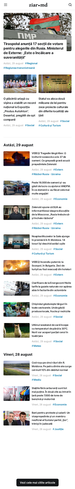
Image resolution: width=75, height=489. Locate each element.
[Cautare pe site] (70, 5)
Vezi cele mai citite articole (37, 482)
